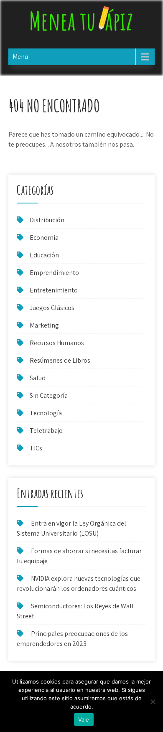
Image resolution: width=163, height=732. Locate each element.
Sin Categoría (49, 395)
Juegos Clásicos (52, 307)
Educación (44, 255)
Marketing (44, 325)
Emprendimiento (54, 272)
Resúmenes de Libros (60, 360)
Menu (20, 56)
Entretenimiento (54, 290)
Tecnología (46, 413)
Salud (38, 378)
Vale (83, 719)
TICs (36, 448)
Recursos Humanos (57, 342)
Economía (44, 237)
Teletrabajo (46, 430)
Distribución (47, 220)
